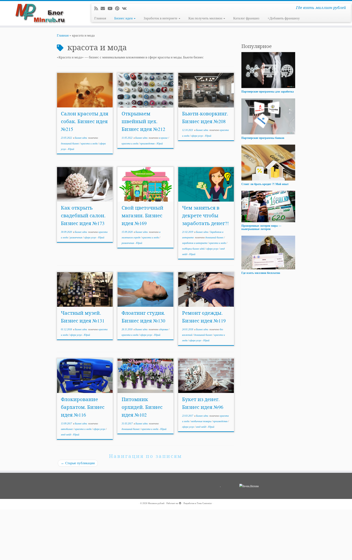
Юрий (71, 149)
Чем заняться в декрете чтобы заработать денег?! (205, 215)
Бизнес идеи (123, 18)
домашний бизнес (70, 143)
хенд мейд (66, 434)
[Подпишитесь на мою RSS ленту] (97, 8)
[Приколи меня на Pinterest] (118, 8)
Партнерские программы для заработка (267, 91)
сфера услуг (197, 135)
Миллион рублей (156, 503)
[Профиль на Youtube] (111, 8)
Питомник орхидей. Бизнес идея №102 (142, 407)
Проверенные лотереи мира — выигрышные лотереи (261, 227)
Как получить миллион (205, 18)
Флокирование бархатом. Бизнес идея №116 (82, 407)
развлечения (76, 237)
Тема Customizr (204, 503)
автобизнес (67, 429)
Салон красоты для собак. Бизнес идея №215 (84, 121)
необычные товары (201, 421)
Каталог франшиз (246, 18)
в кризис (163, 137)
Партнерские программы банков (262, 137)
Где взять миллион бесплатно (260, 272)
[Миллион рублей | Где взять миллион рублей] (40, 13)
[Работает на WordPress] (180, 502)
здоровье (164, 329)
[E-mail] (104, 8)
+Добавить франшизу (283, 18)
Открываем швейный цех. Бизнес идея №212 (143, 121)
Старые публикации (78, 463)
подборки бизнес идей (193, 248)
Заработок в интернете (161, 18)
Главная (100, 18)
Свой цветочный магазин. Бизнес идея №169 (142, 215)
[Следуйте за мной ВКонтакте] (125, 8)
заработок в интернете (195, 243)
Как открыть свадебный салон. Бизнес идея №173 (83, 215)
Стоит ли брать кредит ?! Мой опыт (265, 184)
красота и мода (89, 143)
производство (147, 143)
